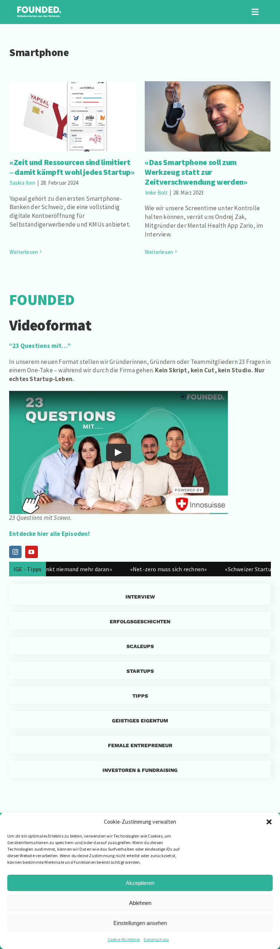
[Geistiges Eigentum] (140, 720)
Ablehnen (140, 903)
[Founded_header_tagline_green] (38, 7)
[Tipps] (140, 695)
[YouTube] (31, 552)
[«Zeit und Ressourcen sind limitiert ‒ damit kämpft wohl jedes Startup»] (72, 116)
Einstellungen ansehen (140, 923)
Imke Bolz (156, 192)
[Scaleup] (140, 645)
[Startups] (140, 621)
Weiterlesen (23, 251)
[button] (269, 822)
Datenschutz (156, 939)
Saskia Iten (22, 182)
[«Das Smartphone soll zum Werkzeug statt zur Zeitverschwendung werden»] (208, 116)
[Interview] (140, 594)
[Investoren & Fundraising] (140, 769)
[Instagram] (15, 552)
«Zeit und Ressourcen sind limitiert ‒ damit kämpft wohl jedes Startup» (72, 106)
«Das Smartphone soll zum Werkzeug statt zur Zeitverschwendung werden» (208, 102)
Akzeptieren (140, 883)
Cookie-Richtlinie (124, 939)
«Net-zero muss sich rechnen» (151, 569)
